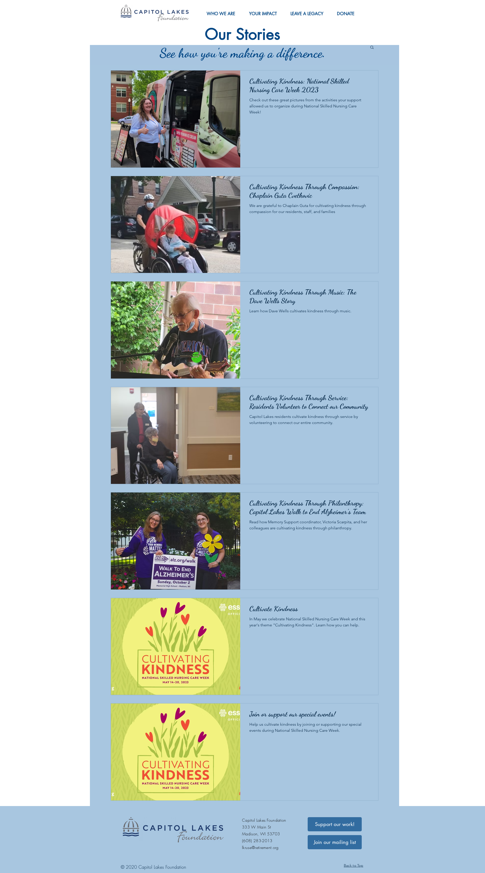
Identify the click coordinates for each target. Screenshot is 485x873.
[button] (221, 13)
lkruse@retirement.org (260, 847)
